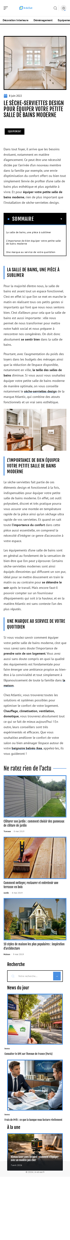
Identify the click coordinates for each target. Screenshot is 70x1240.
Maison (7, 954)
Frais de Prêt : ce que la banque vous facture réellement (33, 1120)
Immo (7, 1048)
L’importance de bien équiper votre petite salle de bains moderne (33, 242)
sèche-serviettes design (40, 391)
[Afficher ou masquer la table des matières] (48, 219)
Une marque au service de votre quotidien (30, 252)
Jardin (6, 892)
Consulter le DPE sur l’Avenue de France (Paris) (28, 1054)
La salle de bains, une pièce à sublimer (28, 232)
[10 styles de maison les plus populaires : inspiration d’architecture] (35, 919)
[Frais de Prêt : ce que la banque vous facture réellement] (35, 1085)
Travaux (7, 831)
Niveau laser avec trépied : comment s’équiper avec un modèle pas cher (35, 1158)
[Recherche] (55, 8)
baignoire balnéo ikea (27, 748)
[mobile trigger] (7, 8)
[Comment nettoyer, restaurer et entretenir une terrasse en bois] (35, 858)
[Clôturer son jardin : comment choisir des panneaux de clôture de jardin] (35, 796)
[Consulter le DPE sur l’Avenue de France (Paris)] (35, 1019)
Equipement (14, 131)
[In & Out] (26, 8)
